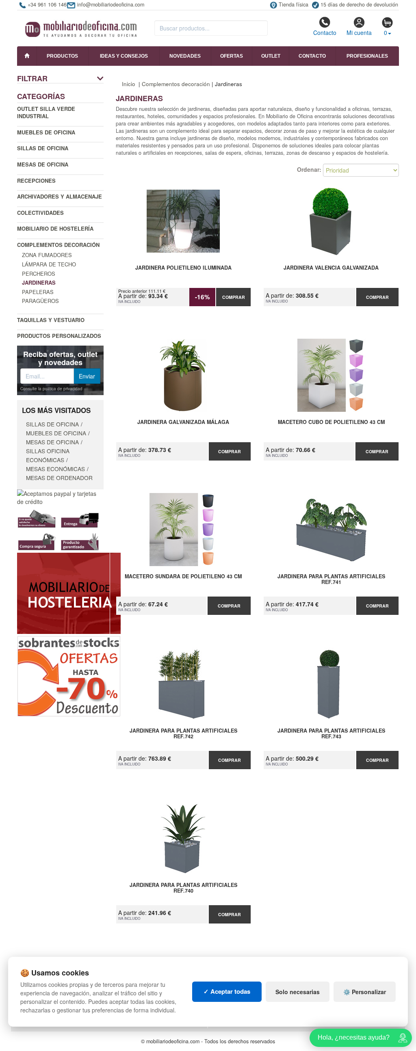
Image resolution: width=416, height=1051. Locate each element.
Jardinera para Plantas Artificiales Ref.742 (183, 734)
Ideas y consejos (124, 56)
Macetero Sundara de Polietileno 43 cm (183, 576)
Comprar (233, 297)
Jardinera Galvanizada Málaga (183, 422)
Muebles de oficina (46, 132)
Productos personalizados (59, 336)
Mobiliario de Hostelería (55, 228)
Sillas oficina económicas (47, 455)
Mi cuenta (359, 32)
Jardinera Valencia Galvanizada (331, 268)
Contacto (324, 32)
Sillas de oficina (42, 148)
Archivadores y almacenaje (59, 196)
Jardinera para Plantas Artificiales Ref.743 (331, 734)
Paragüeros (40, 301)
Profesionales (367, 56)
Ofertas (231, 56)
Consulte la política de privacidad (51, 388)
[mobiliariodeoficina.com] (80, 26)
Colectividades (40, 212)
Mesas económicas (55, 469)
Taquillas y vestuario (50, 320)
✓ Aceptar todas (227, 991)
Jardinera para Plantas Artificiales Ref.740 (183, 888)
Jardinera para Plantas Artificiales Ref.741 (331, 579)
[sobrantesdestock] (69, 675)
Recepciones (36, 180)
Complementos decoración (58, 245)
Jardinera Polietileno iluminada (183, 268)
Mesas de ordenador (59, 478)
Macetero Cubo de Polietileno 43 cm (331, 422)
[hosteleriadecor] (69, 592)
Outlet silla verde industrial (46, 112)
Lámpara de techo (49, 264)
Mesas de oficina (42, 164)
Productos (62, 56)
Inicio (128, 84)
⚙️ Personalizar (364, 992)
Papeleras (38, 292)
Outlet (270, 56)
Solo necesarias (297, 992)
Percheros (38, 273)
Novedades (185, 56)
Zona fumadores (47, 255)
